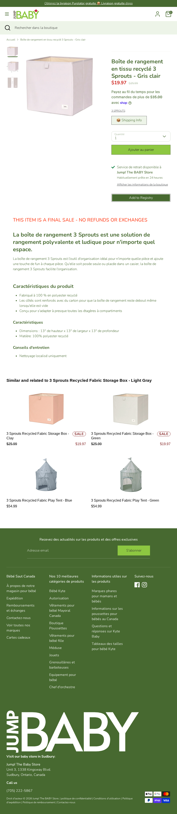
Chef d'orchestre (62, 687)
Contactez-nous (18, 618)
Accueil (10, 39)
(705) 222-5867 (19, 790)
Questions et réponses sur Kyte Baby (106, 631)
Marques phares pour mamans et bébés (104, 596)
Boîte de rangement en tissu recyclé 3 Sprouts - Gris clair (52, 39)
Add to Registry (141, 197)
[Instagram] (144, 584)
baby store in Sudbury (37, 756)
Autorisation (59, 598)
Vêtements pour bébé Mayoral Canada (61, 610)
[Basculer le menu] (7, 14)
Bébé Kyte (57, 591)
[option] (60, 84)
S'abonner (133, 550)
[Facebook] (137, 584)
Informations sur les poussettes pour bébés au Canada (107, 613)
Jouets (54, 655)
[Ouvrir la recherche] (7, 27)
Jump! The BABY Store (45, 798)
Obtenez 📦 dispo (88, 3)
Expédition (14, 598)
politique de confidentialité (76, 798)
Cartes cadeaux (18, 637)
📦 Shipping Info (129, 120)
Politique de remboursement (39, 802)
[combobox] (92, 27)
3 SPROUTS (118, 110)
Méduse (55, 648)
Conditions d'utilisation (106, 798)
